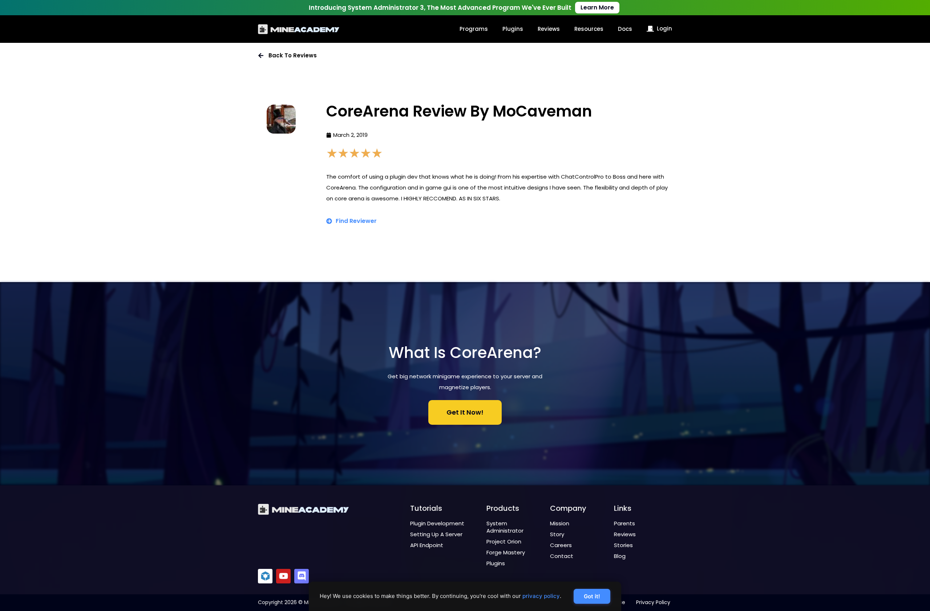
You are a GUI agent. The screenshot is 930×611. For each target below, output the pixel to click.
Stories (623, 545)
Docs (625, 29)
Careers (561, 545)
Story (557, 534)
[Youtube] (283, 576)
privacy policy (541, 595)
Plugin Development (437, 523)
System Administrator (504, 527)
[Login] (650, 28)
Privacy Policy (653, 602)
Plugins (512, 29)
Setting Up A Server (436, 534)
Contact (561, 556)
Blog (620, 556)
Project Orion (503, 541)
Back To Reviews (292, 55)
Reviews (549, 29)
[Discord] (301, 576)
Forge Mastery (505, 552)
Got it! (592, 596)
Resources (588, 29)
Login (664, 28)
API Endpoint (426, 545)
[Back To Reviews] (261, 55)
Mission (559, 523)
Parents (624, 523)
